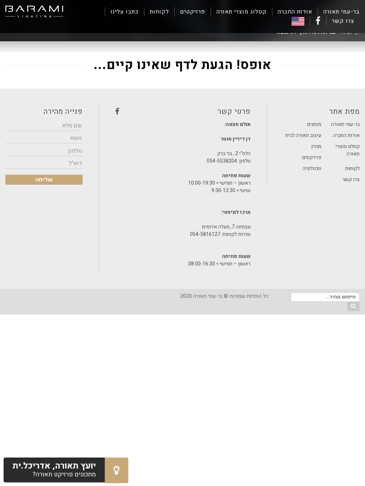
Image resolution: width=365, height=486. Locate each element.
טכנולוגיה (312, 168)
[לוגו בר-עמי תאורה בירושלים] (34, 11)
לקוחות (159, 11)
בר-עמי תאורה (341, 11)
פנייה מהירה (62, 111)
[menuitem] (339, 11)
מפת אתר (344, 111)
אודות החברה (295, 11)
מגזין (316, 146)
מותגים (314, 124)
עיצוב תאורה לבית (303, 135)
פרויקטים (192, 11)
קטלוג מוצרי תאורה (241, 11)
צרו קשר (343, 21)
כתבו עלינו (124, 11)
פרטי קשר (183, 113)
